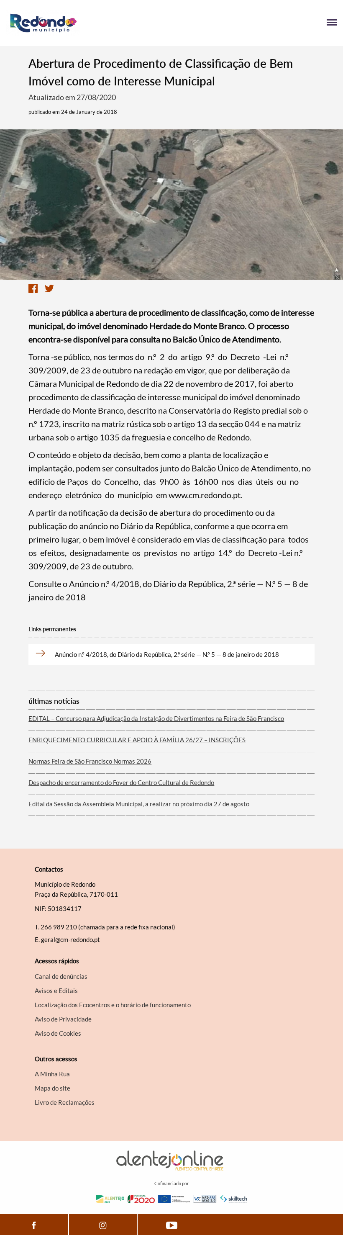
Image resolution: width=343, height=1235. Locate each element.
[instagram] (103, 1224)
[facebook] (34, 1224)
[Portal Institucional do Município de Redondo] (89, 23)
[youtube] (172, 1224)
